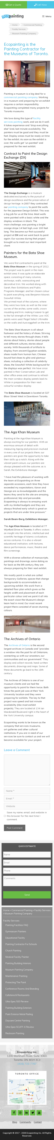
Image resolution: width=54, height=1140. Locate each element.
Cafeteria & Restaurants (17, 995)
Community (25, 1122)
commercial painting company (20, 97)
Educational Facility (15, 937)
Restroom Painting (14, 1033)
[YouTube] (39, 1112)
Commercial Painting (22, 910)
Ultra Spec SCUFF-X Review (19, 1027)
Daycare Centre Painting (17, 1020)
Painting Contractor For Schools (21, 944)
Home (6, 910)
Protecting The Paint (15, 982)
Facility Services (42, 910)
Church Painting (13, 950)
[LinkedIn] (26, 1112)
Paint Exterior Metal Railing (19, 1014)
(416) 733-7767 (27, 1063)
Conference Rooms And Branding (22, 988)
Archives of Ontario (19, 645)
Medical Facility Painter (17, 957)
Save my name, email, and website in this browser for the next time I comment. (27, 816)
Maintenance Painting (16, 976)
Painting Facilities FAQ (16, 925)
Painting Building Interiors (18, 963)
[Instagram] (20, 1112)
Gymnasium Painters (15, 931)
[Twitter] (32, 1112)
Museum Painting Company (19, 969)
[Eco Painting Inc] (12, 16)
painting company (18, 207)
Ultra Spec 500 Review (17, 1001)
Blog (14, 1122)
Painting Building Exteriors (18, 1007)
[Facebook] (14, 1112)
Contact (38, 1122)
